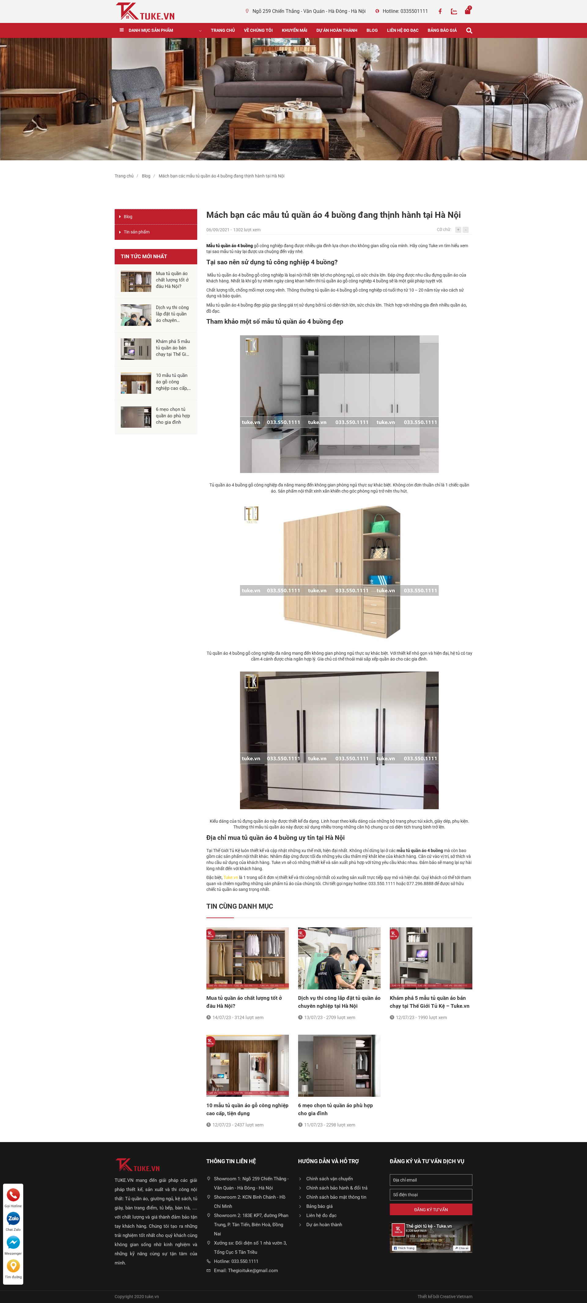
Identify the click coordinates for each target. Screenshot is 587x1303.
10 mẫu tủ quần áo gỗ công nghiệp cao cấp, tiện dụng (247, 1109)
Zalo (454, 11)
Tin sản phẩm (137, 231)
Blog (372, 30)
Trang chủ (223, 30)
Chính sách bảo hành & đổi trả (336, 1188)
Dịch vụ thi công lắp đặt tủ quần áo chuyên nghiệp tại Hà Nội (339, 1002)
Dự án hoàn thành (336, 30)
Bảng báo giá (442, 30)
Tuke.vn (230, 877)
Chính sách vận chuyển (329, 1179)
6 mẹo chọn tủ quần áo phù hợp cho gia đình (335, 1109)
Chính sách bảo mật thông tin (336, 1197)
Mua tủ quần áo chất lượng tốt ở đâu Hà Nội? (244, 1002)
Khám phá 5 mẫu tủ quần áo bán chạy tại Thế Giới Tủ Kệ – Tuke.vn (430, 1002)
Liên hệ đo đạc (403, 30)
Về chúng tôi (258, 30)
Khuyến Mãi (294, 30)
